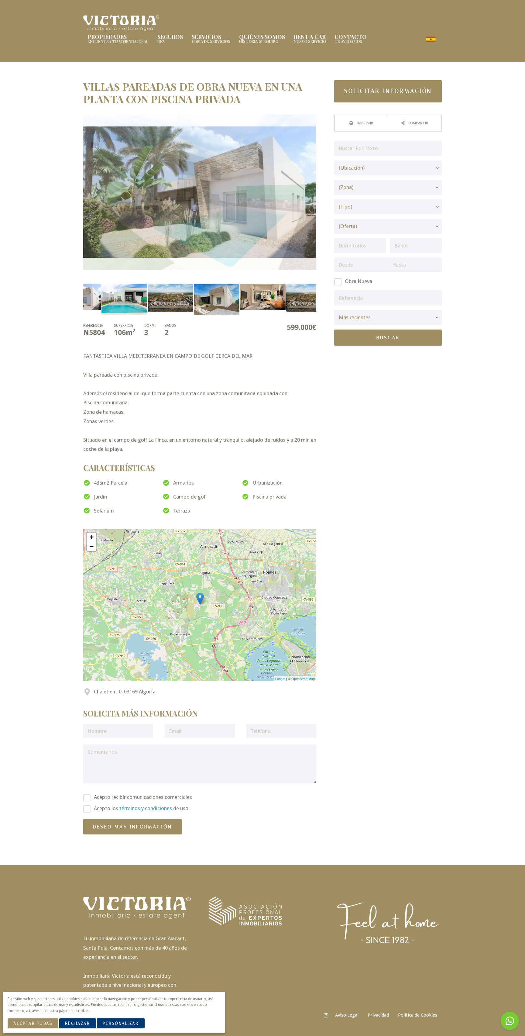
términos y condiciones (145, 808)
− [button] (92, 546)
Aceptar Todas (32, 1023)
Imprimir (364, 123)
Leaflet (280, 678)
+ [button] (92, 537)
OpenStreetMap (303, 678)
